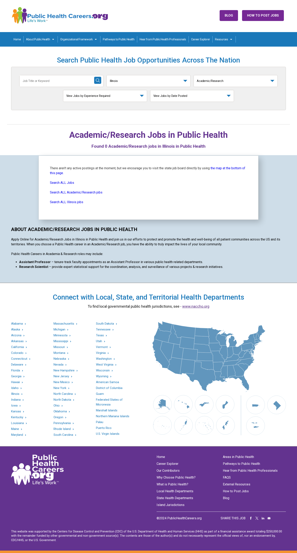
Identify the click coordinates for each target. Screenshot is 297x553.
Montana (59, 353)
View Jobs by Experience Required (88, 96)
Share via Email (269, 518)
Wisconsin (103, 370)
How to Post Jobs (263, 15)
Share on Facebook (251, 518)
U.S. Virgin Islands (107, 434)
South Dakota (105, 323)
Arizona (16, 335)
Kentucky (17, 417)
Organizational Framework (76, 39)
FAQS (227, 477)
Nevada (58, 364)
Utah (99, 341)
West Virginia (104, 364)
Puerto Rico (104, 428)
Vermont (102, 347)
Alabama (17, 323)
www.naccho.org (195, 306)
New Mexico (62, 382)
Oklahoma (60, 411)
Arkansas (17, 341)
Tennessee (103, 329)
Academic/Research (210, 81)
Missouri (59, 347)
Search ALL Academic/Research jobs (76, 192)
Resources (221, 39)
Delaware (17, 364)
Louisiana (17, 423)
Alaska (15, 329)
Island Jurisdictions (170, 505)
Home (17, 39)
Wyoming (102, 376)
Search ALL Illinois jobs (66, 202)
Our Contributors (168, 471)
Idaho (15, 388)
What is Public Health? (172, 484)
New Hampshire (64, 370)
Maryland (17, 435)
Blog (229, 15)
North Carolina (63, 394)
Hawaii (15, 382)
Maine (15, 429)
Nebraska (60, 359)
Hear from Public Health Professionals (163, 39)
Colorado (17, 353)
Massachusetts (64, 323)
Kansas (16, 411)
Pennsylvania (62, 423)
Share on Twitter (257, 518)
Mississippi (61, 341)
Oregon (58, 417)
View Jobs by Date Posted (170, 96)
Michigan (59, 329)
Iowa (14, 405)
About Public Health (38, 39)
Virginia (101, 353)
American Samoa (107, 382)
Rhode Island (62, 429)
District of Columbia (109, 388)
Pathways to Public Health (119, 39)
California (17, 347)
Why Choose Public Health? (176, 477)
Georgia (16, 376)
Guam (100, 394)
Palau (99, 422)
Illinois (114, 81)
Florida (15, 370)
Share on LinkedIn (263, 518)
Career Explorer (200, 39)
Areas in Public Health (238, 457)
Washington (104, 359)
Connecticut (19, 359)
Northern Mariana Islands (112, 416)
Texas (100, 335)
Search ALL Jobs (62, 183)
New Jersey (61, 376)
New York (60, 388)
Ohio (57, 405)
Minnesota (60, 335)
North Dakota (62, 399)
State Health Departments (175, 498)
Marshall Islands (106, 410)
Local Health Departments (175, 491)
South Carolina (63, 435)
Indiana (16, 399)
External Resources (236, 484)
